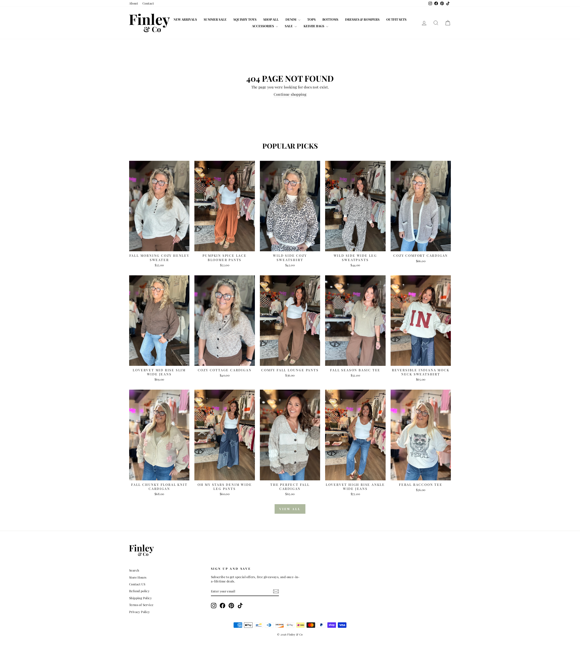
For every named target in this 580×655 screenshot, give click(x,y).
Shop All (271, 19)
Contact (148, 3)
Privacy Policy (139, 612)
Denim (291, 19)
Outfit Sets (396, 19)
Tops (311, 19)
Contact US (137, 584)
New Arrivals (185, 19)
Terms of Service (141, 605)
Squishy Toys (244, 19)
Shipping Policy (140, 598)
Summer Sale (215, 19)
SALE (289, 26)
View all (289, 509)
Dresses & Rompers (362, 19)
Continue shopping (290, 94)
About (133, 3)
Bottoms (330, 19)
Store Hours (137, 577)
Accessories (263, 26)
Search (134, 570)
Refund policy (139, 591)
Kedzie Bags (314, 26)
